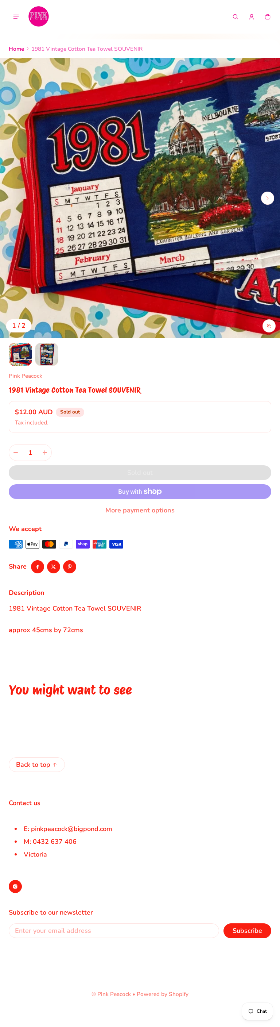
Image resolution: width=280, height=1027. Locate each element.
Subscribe (247, 930)
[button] (235, 16)
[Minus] (15, 452)
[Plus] (44, 452)
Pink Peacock (114, 994)
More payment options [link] (140, 510)
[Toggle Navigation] (16, 16)
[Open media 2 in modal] (140, 198)
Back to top (33, 764)
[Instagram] (15, 886)
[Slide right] (267, 198)
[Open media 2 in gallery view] (46, 354)
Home (16, 49)
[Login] (251, 16)
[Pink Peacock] (39, 17)
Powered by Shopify (162, 994)
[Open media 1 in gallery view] (20, 354)
